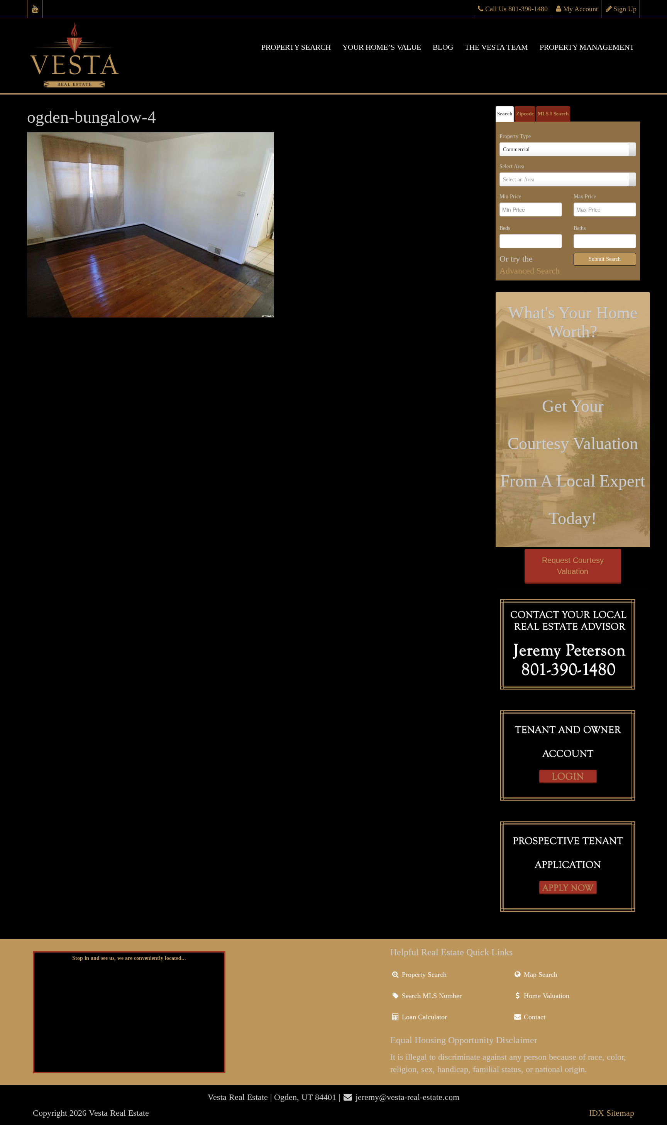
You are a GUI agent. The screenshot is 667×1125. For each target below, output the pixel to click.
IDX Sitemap (611, 1113)
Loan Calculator (423, 1017)
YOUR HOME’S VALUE (381, 47)
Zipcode (525, 114)
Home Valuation (545, 996)
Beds (504, 228)
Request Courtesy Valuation (573, 566)
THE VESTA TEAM (496, 47)
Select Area (511, 166)
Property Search (423, 974)
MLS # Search (553, 114)
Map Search (539, 974)
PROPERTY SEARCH (296, 47)
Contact (533, 1017)
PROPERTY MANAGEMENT (587, 47)
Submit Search (605, 259)
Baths (580, 228)
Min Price (510, 196)
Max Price (585, 196)
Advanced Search (529, 270)
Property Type (515, 136)
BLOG (443, 47)
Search (504, 114)
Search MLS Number (431, 996)
